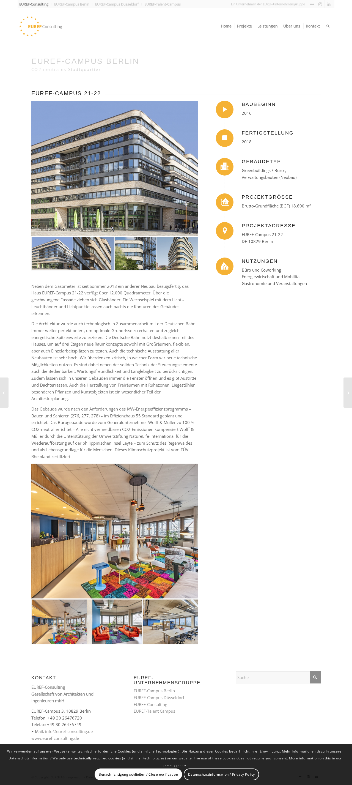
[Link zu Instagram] (320, 4)
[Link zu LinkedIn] (328, 4)
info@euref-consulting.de (69, 731)
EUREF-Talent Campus (154, 711)
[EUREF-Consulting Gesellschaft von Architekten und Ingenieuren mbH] (50, 26)
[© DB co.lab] (114, 531)
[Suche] (328, 26)
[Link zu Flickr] (312, 4)
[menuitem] (35, 4)
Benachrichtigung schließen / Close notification (138, 774)
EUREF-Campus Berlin (154, 690)
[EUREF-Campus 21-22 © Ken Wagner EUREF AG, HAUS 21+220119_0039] (135, 253)
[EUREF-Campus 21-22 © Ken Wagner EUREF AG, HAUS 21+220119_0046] (177, 253)
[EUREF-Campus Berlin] (4, 393)
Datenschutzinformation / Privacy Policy (221, 774)
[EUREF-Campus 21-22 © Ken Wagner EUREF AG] (114, 168)
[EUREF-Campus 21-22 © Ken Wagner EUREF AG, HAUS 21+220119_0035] (93, 253)
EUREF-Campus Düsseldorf (159, 697)
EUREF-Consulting (150, 704)
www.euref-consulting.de (55, 738)
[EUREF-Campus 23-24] (347, 393)
